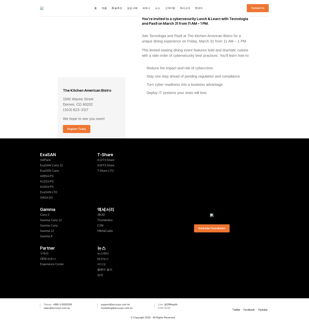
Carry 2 (44, 214)
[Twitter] (236, 305)
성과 (100, 274)
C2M (100, 225)
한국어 (199, 7)
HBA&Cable (105, 230)
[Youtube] (263, 305)
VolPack (45, 160)
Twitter (236, 309)
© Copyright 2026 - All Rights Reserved (153, 317)
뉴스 (157, 7)
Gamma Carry (49, 225)
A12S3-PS (47, 181)
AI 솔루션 (117, 7)
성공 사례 (132, 7)
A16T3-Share (105, 165)
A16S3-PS (47, 186)
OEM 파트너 (48, 258)
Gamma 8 (46, 236)
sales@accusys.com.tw (57, 308)
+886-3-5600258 (62, 304)
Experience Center (52, 264)
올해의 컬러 (104, 269)
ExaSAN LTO (48, 192)
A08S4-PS (47, 176)
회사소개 (185, 7)
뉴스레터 (103, 253)
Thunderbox (105, 220)
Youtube (262, 309)
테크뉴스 (103, 258)
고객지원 (170, 7)
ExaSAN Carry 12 (51, 165)
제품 (104, 7)
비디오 (101, 264)
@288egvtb (170, 304)
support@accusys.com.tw (115, 304)
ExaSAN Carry (49, 170)
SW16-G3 (46, 197)
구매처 (44, 253)
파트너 (146, 7)
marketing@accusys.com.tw (117, 308)
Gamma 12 (47, 230)
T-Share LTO (105, 170)
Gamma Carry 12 (51, 220)
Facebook (249, 309)
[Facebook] (249, 305)
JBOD (101, 214)
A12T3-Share (105, 160)
